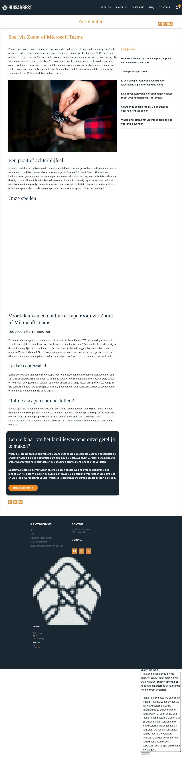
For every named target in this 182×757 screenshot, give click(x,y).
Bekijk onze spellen (23, 488)
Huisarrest (37, 626)
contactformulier (74, 420)
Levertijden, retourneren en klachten (47, 546)
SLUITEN (145, 754)
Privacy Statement (38, 542)
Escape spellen (16, 408)
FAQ (32, 534)
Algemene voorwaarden (41, 538)
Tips (32, 530)
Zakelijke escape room (134, 71)
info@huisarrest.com (19, 420)
